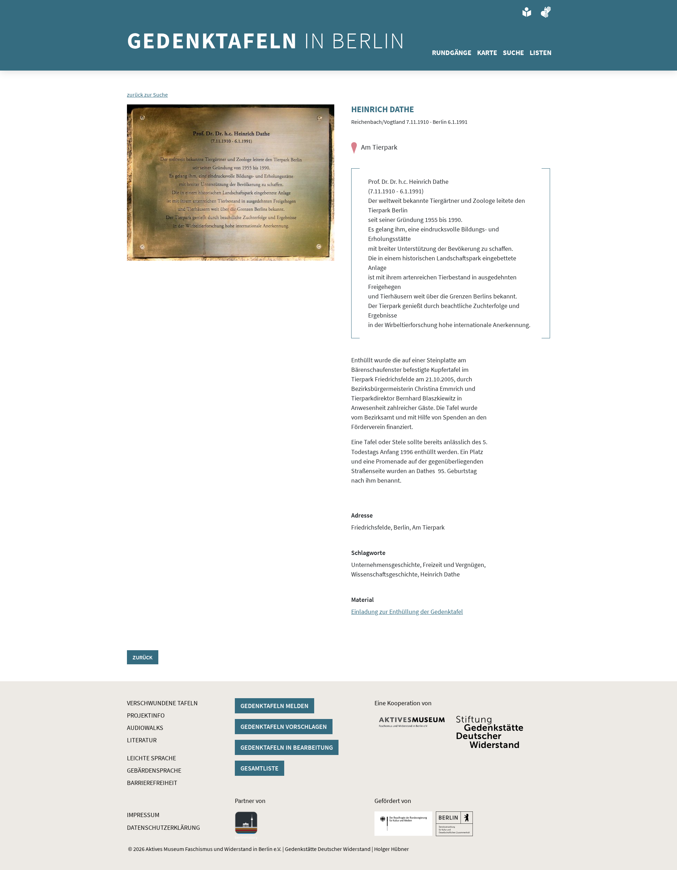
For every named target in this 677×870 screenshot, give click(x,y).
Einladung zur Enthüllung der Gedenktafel (407, 612)
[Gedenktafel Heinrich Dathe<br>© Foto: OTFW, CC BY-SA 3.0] (230, 182)
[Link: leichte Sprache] (527, 12)
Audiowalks (145, 728)
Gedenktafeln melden (274, 706)
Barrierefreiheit (152, 783)
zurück (143, 657)
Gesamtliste (259, 768)
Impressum (143, 815)
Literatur (142, 740)
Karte (487, 52)
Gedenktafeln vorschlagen (283, 727)
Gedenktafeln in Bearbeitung (286, 747)
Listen (540, 52)
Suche (513, 52)
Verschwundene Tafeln (162, 703)
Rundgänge (451, 52)
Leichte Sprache (151, 758)
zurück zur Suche (147, 94)
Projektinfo (146, 715)
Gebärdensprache (154, 770)
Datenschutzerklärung (163, 827)
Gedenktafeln (266, 40)
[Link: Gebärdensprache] (545, 12)
